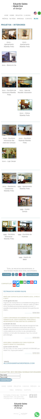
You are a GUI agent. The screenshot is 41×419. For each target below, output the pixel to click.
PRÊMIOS (5, 18)
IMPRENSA (20, 18)
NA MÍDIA (12, 18)
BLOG (36, 18)
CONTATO (28, 18)
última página (32, 274)
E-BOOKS (27, 15)
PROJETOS (19, 15)
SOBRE (12, 15)
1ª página (6, 274)
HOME (6, 15)
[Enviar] (6, 381)
